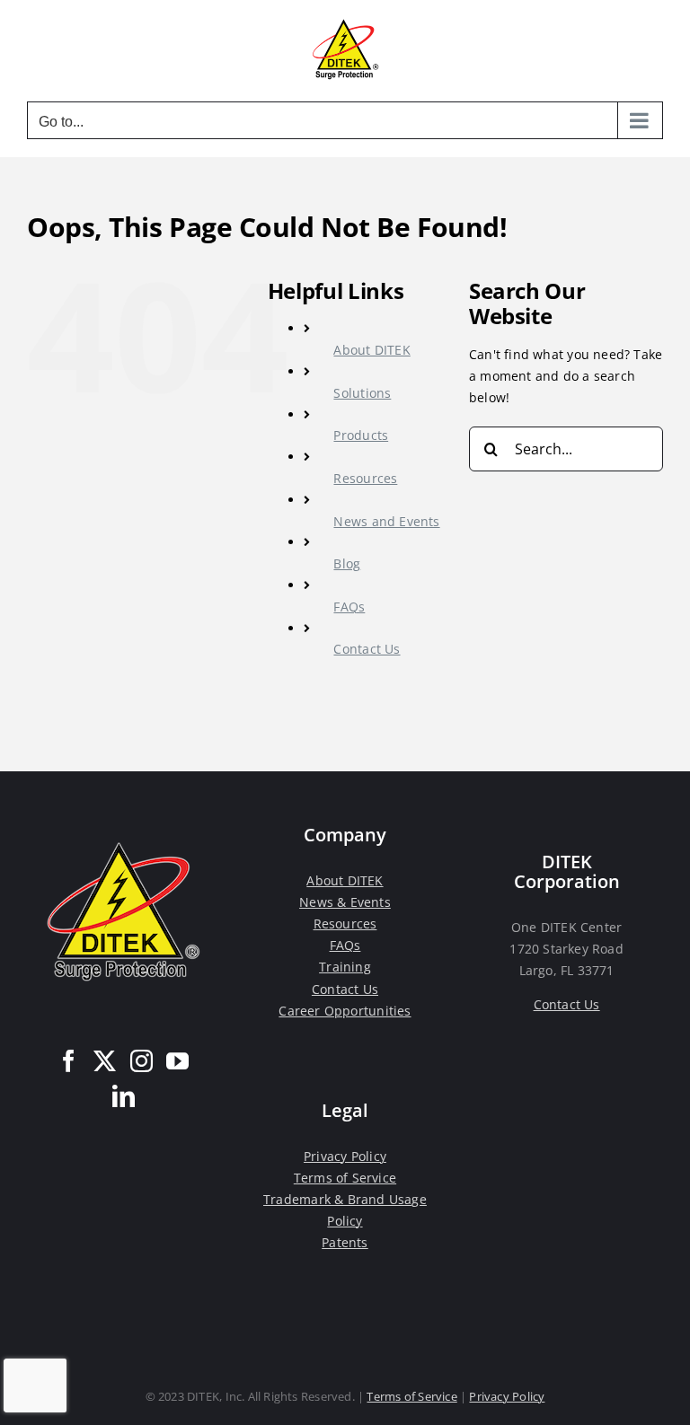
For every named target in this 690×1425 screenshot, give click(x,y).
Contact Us (366, 648)
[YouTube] (177, 1061)
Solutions (362, 392)
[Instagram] (141, 1061)
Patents (344, 1242)
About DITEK (371, 349)
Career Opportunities (345, 1010)
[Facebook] (69, 1061)
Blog (346, 563)
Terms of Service (345, 1177)
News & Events (345, 901)
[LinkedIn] (123, 1096)
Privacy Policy (345, 1156)
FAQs (349, 606)
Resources (365, 478)
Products (360, 435)
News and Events (386, 521)
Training (345, 966)
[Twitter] (104, 1061)
